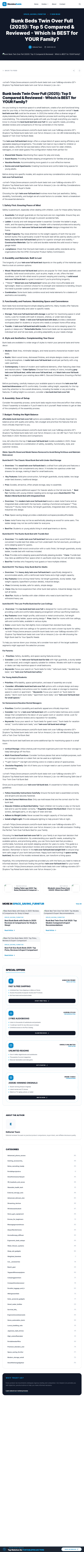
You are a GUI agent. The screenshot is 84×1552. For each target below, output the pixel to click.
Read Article (9, 930)
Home (36, 4)
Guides (44, 4)
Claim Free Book (41, 1033)
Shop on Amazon (70, 1549)
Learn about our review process (17, 1391)
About (54, 4)
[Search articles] (80, 4)
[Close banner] (83, 1548)
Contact (62, 4)
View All (79, 904)
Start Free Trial (41, 1001)
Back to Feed (11, 70)
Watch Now (41, 1097)
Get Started (41, 1065)
